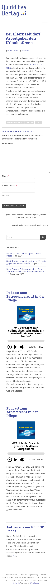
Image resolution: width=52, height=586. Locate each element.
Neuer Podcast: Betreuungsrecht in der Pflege (23, 254)
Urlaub (38, 122)
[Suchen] (43, 237)
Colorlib (16, 583)
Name (5, 176)
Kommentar (8, 143)
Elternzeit (29, 122)
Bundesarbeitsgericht (15, 122)
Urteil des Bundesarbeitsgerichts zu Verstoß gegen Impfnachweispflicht (26, 262)
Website (5, 195)
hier (14, 556)
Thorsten (26, 50)
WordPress (34, 583)
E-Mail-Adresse (9, 185)
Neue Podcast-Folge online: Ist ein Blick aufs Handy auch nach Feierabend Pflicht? (25, 270)
